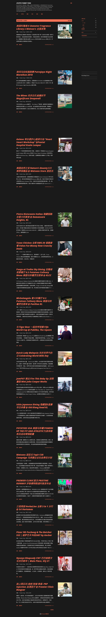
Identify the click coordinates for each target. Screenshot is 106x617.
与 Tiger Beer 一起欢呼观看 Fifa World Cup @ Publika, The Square (34, 328)
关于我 (22, 14)
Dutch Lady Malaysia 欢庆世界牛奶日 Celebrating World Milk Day (34, 354)
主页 (17, 14)
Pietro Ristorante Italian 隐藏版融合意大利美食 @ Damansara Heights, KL (34, 216)
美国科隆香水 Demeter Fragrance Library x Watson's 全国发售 (33, 27)
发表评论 (20, 44)
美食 (27, 14)
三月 (83, 27)
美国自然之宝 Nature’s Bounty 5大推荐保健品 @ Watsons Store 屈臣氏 (34, 169)
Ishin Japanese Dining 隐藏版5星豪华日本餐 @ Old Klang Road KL (34, 406)
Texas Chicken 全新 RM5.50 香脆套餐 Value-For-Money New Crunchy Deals (34, 245)
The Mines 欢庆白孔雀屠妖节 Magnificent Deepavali (30, 97)
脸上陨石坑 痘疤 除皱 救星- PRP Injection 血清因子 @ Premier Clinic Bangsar (35, 586)
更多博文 (52, 609)
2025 (83, 20)
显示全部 (69, 20)
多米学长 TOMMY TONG (23, 3)
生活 (32, 14)
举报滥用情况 (84, 35)
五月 (83, 25)
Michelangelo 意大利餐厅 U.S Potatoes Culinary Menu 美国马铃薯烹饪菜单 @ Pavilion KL (34, 301)
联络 (42, 14)
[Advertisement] (35, 58)
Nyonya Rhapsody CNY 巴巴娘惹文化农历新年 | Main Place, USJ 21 (34, 559)
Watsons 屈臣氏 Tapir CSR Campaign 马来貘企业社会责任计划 (34, 456)
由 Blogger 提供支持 (45, 613)
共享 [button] (17, 44)
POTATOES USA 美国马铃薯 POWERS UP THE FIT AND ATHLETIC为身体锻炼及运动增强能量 (34, 431)
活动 (37, 14)
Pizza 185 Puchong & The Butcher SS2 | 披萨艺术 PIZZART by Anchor (34, 534)
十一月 (83, 22)
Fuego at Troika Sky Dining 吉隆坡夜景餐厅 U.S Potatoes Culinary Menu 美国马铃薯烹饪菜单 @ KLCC (34, 272)
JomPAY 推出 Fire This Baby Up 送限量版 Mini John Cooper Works (35, 380)
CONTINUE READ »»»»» (49, 44)
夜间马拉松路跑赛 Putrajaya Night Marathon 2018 (34, 73)
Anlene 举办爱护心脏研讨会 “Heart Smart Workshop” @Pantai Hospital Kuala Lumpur (34, 142)
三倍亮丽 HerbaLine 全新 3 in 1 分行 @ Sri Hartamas (34, 508)
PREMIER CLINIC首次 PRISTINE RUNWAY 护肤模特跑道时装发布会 (33, 482)
